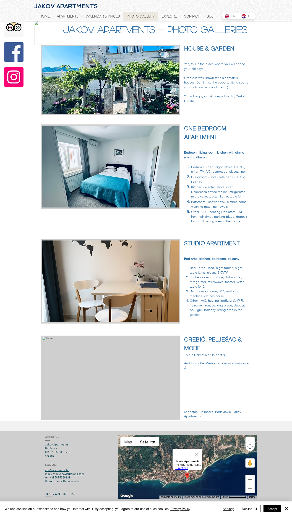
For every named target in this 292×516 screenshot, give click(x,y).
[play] (167, 110)
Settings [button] (228, 508)
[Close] (286, 508)
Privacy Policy (180, 508)
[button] (110, 80)
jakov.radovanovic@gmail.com (64, 474)
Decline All (249, 508)
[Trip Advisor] (13, 27)
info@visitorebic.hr (57, 470)
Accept (272, 508)
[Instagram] (13, 77)
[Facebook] (13, 52)
